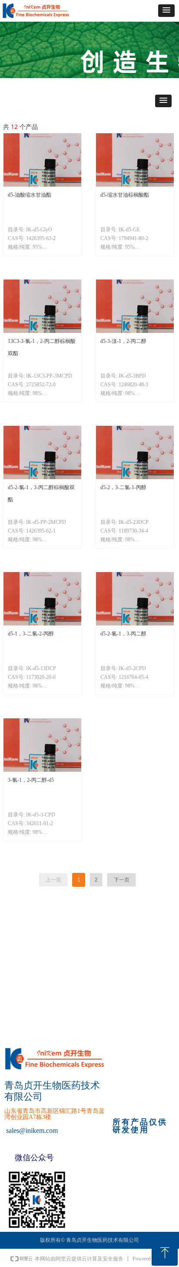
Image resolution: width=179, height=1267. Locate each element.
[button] (166, 10)
